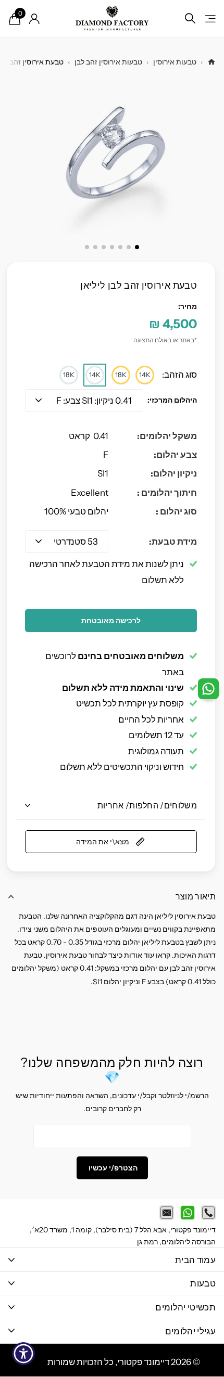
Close (112, 1259)
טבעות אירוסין (174, 62)
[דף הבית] (211, 62)
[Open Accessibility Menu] (23, 1354)
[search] (190, 18)
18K (121, 374)
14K (145, 374)
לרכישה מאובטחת (111, 620)
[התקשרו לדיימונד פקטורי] (208, 1212)
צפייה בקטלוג (210, 18)
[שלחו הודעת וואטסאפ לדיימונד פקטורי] (187, 1212)
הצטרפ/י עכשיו (112, 1168)
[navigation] (137, 247)
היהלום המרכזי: (172, 400)
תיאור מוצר (196, 896)
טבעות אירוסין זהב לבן (108, 62)
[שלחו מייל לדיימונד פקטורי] (166, 1212)
